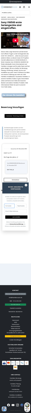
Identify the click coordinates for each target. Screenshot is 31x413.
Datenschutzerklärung (16, 224)
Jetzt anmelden (16, 217)
